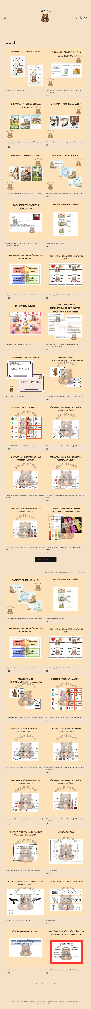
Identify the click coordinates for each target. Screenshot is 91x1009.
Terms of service (52, 1001)
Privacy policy (41, 1001)
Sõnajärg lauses (11, 970)
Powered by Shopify (29, 1001)
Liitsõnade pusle (51, 870)
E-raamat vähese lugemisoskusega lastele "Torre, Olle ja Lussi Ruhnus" (64, 91)
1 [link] (36, 983)
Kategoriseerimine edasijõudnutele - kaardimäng (22, 295)
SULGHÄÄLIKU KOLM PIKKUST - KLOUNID (19, 344)
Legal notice (62, 1001)
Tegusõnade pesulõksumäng (55, 243)
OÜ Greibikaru (19, 1001)
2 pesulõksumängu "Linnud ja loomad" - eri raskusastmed (65, 396)
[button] (4, 17)
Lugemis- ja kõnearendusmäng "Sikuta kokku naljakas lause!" (64, 548)
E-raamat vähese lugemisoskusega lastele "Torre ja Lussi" (65, 142)
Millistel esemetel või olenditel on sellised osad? (21, 920)
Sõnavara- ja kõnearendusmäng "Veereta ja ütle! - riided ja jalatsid (25, 548)
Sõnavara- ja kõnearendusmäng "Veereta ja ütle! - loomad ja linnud (25, 496)
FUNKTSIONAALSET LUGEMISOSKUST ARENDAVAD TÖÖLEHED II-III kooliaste (62, 345)
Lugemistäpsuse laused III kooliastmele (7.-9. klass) (62, 970)
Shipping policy (41, 1004)
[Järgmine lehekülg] (54, 983)
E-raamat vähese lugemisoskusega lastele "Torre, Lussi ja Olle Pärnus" (24, 143)
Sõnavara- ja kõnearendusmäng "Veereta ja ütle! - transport (65, 446)
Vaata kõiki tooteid (45, 559)
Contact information (74, 1001)
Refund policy (52, 1004)
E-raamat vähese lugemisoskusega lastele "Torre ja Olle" (24, 193)
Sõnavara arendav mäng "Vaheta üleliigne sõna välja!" (24, 870)
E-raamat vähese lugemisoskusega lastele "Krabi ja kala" (64, 193)
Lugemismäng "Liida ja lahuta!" (16, 396)
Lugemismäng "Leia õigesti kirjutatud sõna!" (60, 295)
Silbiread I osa (50, 920)
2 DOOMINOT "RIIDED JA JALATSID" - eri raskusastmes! (23, 446)
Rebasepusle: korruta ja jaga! (15, 90)
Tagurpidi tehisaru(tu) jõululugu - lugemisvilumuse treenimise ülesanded (22, 244)
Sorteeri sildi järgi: (51, 572)
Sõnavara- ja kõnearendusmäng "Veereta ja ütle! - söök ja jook (65, 496)
